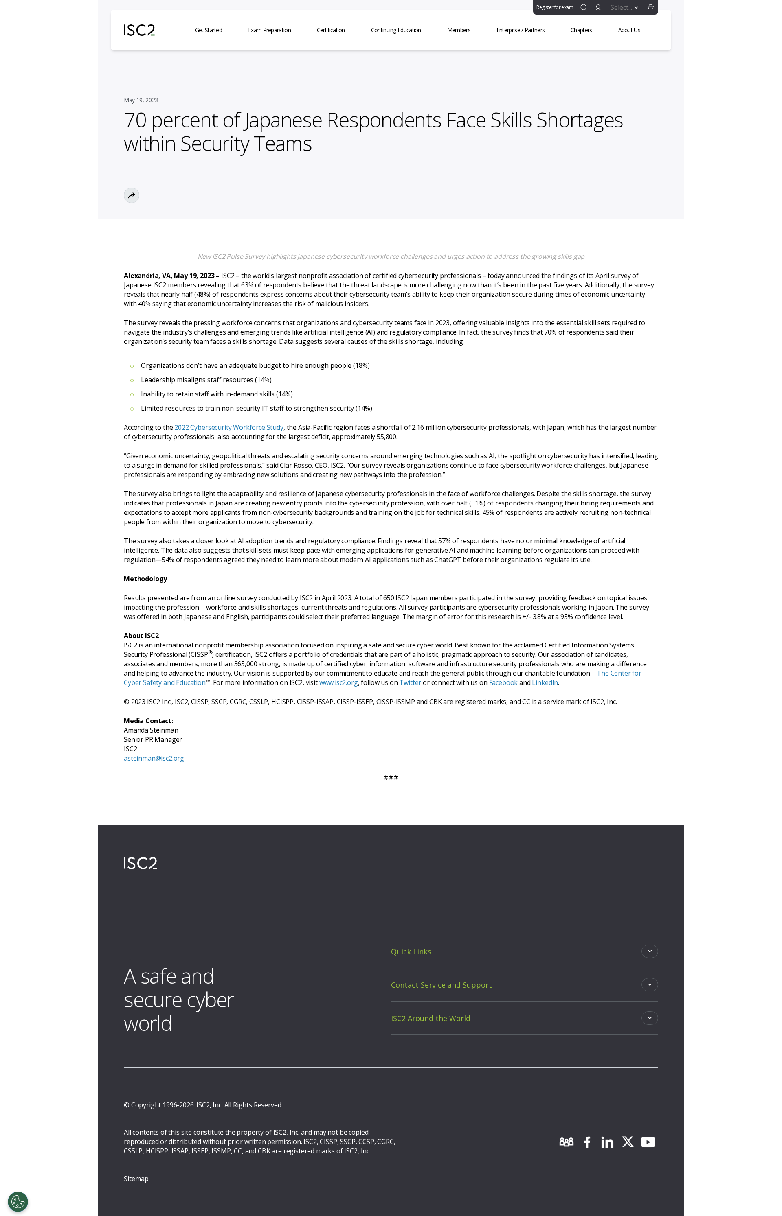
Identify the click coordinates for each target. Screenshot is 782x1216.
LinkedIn (545, 682)
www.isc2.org (338, 682)
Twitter (410, 682)
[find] (583, 7)
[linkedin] (607, 1142)
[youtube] (648, 1142)
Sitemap (136, 1178)
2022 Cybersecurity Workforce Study (228, 427)
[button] (651, 7)
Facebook (503, 682)
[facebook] (587, 1142)
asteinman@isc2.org (154, 758)
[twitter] (627, 1142)
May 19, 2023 (141, 100)
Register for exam (554, 7)
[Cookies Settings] (18, 1202)
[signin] (598, 7)
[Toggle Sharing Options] (131, 195)
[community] (566, 1142)
